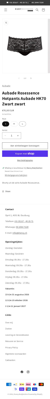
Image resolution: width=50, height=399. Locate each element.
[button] (6, 10)
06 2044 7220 (22, 227)
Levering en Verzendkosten (17, 335)
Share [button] (7, 191)
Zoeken (8, 328)
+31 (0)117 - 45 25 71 (23, 221)
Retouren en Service (14, 341)
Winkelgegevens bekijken (16, 175)
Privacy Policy (11, 347)
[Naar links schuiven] (19, 78)
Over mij (9, 322)
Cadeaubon (10, 360)
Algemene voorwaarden (15, 353)
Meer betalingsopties (25, 160)
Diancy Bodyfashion (21, 394)
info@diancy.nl (20, 232)
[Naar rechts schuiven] (31, 78)
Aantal (4, 130)
